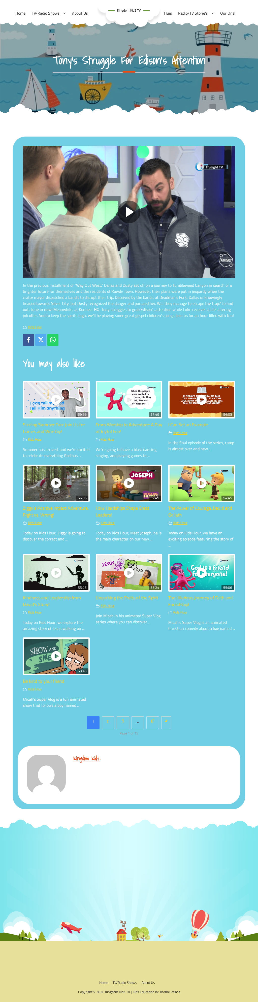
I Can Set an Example (188, 424)
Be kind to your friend (43, 681)
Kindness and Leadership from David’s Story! (52, 601)
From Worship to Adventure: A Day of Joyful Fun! (129, 428)
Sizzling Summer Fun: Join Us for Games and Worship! (54, 428)
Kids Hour (35, 327)
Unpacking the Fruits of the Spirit (127, 597)
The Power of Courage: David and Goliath (200, 511)
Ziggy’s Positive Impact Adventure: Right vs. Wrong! (56, 511)
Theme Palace (169, 991)
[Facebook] (28, 340)
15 (152, 721)
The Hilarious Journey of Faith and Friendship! (200, 601)
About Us (148, 982)
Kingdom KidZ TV (129, 10)
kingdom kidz (87, 758)
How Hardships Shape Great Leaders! (122, 511)
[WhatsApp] (52, 340)
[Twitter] (40, 340)
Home (103, 982)
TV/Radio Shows (125, 982)
